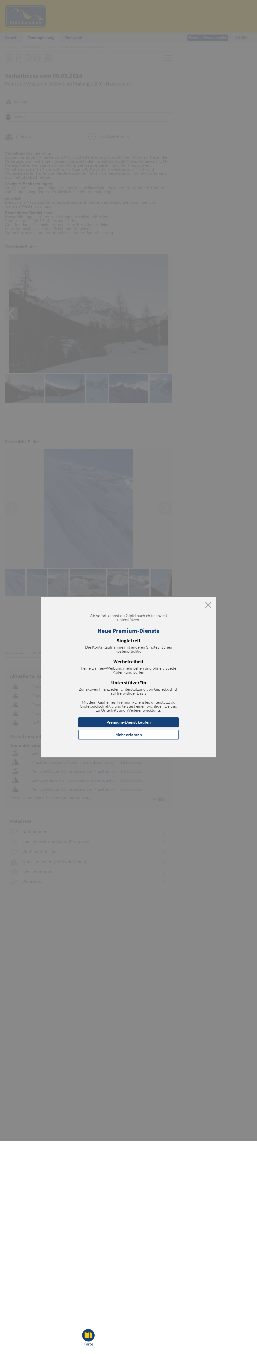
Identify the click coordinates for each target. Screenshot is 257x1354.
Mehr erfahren (128, 735)
